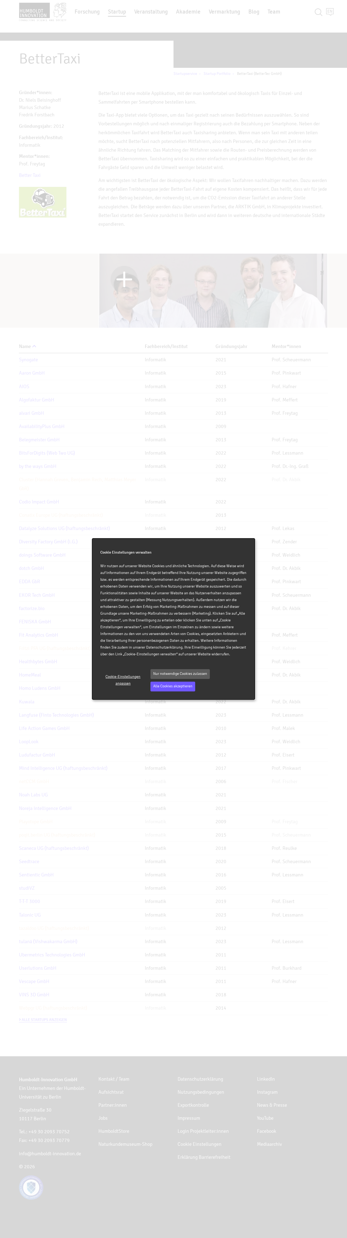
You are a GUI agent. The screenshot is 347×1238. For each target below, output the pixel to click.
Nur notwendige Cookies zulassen (180, 673)
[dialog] (173, 619)
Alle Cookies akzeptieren (172, 686)
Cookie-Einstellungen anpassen (122, 680)
